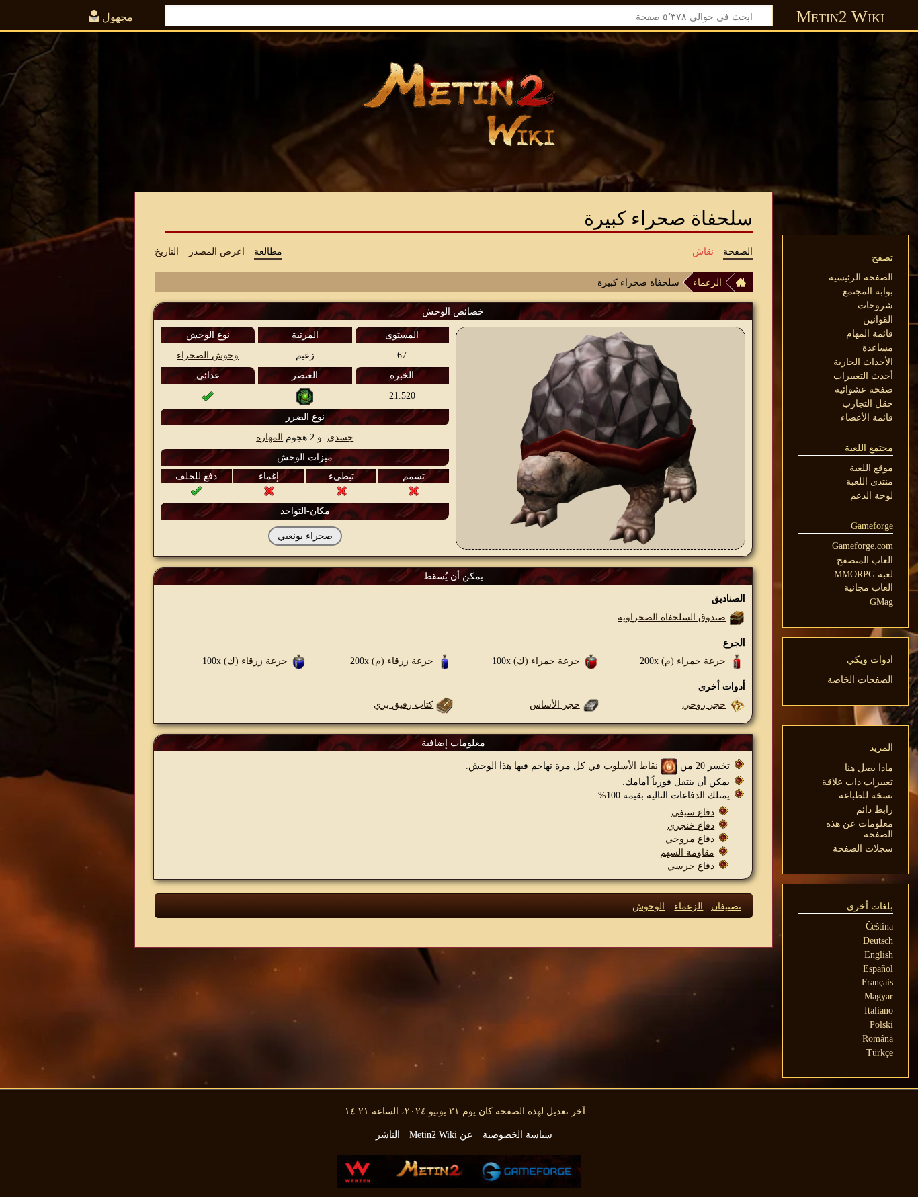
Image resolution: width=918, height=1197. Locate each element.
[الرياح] (304, 395)
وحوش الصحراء (208, 354)
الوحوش (648, 906)
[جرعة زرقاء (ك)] (298, 660)
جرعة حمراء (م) (693, 660)
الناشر (388, 1134)
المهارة (269, 436)
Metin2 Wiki (840, 16)
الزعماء (707, 282)
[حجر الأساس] (591, 704)
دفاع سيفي (692, 812)
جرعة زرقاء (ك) (256, 660)
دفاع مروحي (689, 838)
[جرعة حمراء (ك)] (591, 660)
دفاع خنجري (690, 825)
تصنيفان (726, 906)
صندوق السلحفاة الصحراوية (672, 617)
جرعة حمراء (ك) (546, 660)
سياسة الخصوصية (517, 1134)
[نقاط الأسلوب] (669, 765)
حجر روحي (704, 704)
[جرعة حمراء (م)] (736, 660)
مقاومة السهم (687, 852)
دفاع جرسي (690, 865)
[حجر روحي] (736, 704)
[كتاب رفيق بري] (444, 704)
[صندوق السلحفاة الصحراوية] (736, 617)
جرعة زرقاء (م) (402, 660)
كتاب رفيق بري (403, 704)
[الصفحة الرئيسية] (744, 282)
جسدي (340, 436)
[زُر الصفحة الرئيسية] (459, 104)
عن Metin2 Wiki (440, 1134)
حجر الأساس (555, 704)
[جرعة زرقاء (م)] (444, 660)
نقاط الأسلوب (630, 765)
